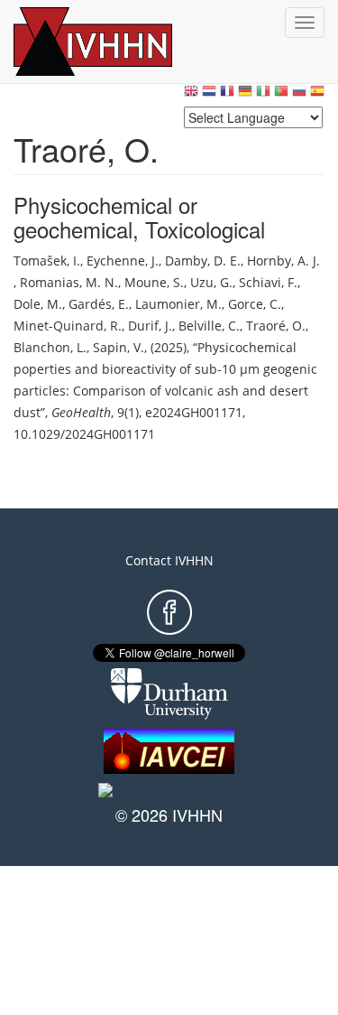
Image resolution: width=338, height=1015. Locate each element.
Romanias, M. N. (69, 282)
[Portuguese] (281, 95)
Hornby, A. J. (283, 260)
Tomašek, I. (47, 260)
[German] (245, 95)
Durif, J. (150, 325)
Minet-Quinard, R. (68, 325)
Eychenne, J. (123, 260)
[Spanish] (317, 95)
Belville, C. (209, 325)
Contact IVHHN (169, 560)
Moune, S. (154, 282)
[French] (227, 95)
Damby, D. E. (203, 260)
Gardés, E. (99, 303)
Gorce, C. (254, 303)
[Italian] (263, 95)
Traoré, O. (276, 325)
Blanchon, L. (50, 347)
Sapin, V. (118, 347)
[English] (191, 95)
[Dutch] (209, 95)
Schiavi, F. (268, 282)
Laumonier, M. (178, 303)
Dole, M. (38, 303)
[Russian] (299, 95)
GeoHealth (81, 412)
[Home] (112, 41)
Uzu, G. (211, 282)
